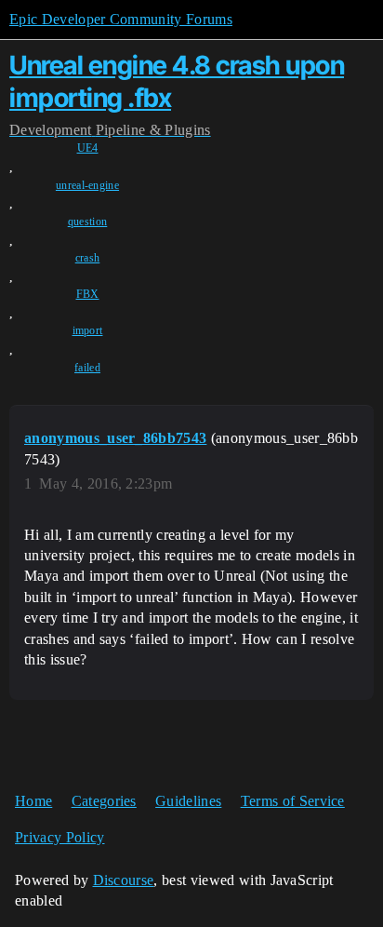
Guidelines (188, 801)
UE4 (88, 147)
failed (87, 367)
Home (33, 801)
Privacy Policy (59, 837)
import (88, 330)
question (88, 221)
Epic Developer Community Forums (120, 19)
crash (87, 257)
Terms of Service (293, 801)
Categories (104, 801)
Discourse (123, 880)
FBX (87, 294)
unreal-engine (87, 185)
